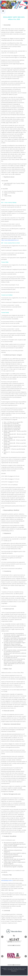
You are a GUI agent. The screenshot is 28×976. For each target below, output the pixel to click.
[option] (14, 936)
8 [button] (17, 945)
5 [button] (13, 945)
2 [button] (9, 945)
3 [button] (10, 945)
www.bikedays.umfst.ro (7, 880)
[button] (2, 937)
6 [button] (14, 945)
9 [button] (18, 945)
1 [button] (8, 945)
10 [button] (19, 945)
